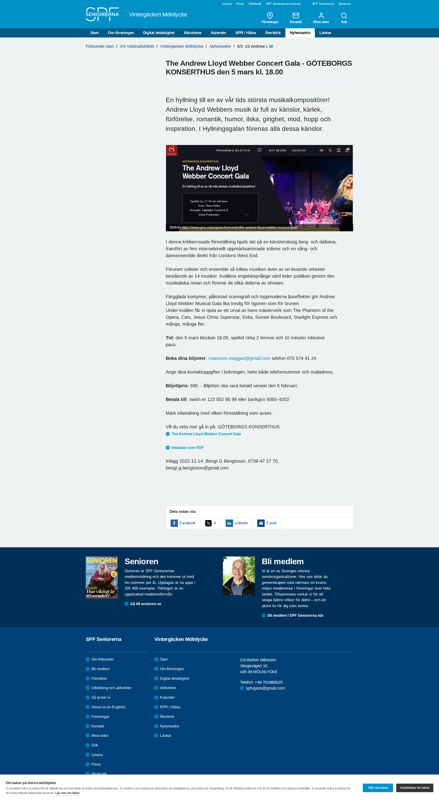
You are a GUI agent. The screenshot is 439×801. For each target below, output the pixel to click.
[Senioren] (102, 577)
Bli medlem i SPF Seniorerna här (296, 615)
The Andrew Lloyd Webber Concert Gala (206, 434)
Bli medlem (100, 669)
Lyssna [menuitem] (227, 3)
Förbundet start (100, 46)
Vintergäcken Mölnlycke (181, 46)
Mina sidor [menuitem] (321, 22)
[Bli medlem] (239, 575)
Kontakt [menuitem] (296, 22)
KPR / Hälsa (246, 33)
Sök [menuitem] (344, 22)
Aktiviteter (193, 33)
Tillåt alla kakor (378, 787)
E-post (271, 523)
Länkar (325, 33)
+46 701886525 (268, 682)
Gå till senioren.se (145, 604)
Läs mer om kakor (67, 793)
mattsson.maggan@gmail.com (239, 358)
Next (348, 192)
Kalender (218, 33)
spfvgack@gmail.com (265, 688)
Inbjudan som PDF (187, 448)
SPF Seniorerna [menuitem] (323, 3)
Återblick (273, 33)
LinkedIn (241, 523)
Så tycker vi (100, 697)
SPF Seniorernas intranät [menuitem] (283, 3)
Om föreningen (121, 33)
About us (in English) (108, 707)
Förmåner (99, 678)
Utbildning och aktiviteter (111, 688)
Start (94, 33)
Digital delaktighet (158, 33)
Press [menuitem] (240, 3)
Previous (171, 192)
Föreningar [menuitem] (270, 22)
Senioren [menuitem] (345, 3)
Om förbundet (102, 659)
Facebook (187, 523)
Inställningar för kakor (415, 787)
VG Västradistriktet (137, 46)
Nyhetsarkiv (300, 33)
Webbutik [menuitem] (255, 3)
